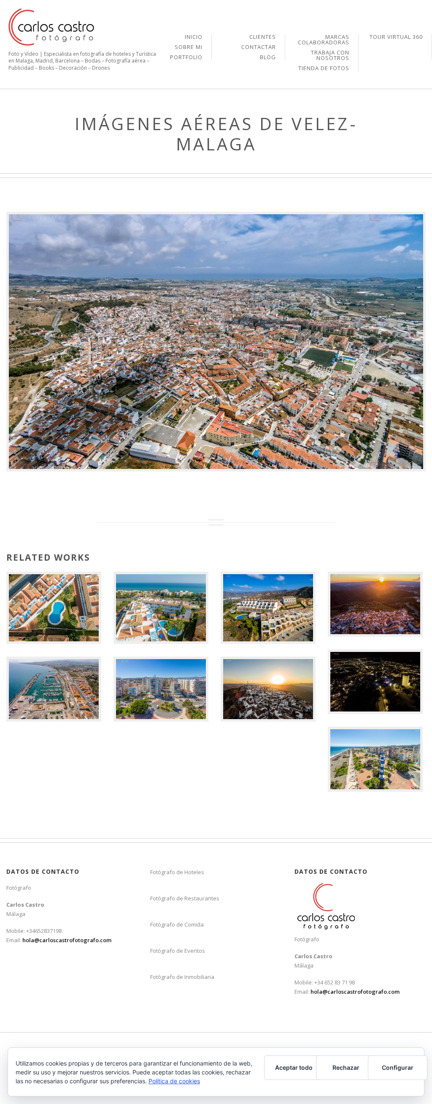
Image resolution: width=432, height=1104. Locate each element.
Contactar (258, 47)
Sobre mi (188, 47)
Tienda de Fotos (323, 68)
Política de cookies (174, 1081)
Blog (268, 57)
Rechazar (345, 1067)
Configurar (397, 1067)
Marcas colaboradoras (323, 40)
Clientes (262, 37)
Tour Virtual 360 (396, 37)
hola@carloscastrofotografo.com (66, 940)
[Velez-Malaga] (216, 342)
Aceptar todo (294, 1067)
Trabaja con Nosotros (330, 56)
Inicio (193, 37)
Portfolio (186, 57)
